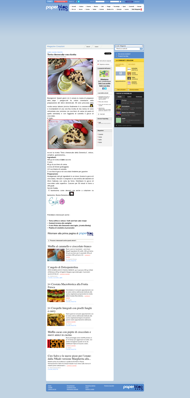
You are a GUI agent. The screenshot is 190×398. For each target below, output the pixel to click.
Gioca (133, 103)
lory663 (134, 73)
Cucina (100, 137)
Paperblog (57, 8)
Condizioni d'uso (71, 387)
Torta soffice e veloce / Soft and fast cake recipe (68, 221)
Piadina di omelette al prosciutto (61, 228)
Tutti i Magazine (136, 9)
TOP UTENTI (131, 64)
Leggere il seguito (65, 274)
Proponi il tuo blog (123, 56)
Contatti (50, 387)
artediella (134, 82)
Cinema (88, 6)
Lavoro (127, 9)
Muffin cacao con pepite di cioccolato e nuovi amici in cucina (69, 333)
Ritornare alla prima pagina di (63, 233)
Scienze (101, 9)
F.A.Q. (87, 387)
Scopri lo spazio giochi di (124, 125)
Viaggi (108, 6)
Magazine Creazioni (55, 46)
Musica (96, 6)
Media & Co (110, 9)
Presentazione (71, 385)
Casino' (129, 96)
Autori (96, 46)
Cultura (81, 6)
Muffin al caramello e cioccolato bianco (69, 246)
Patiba (133, 77)
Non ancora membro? (124, 54)
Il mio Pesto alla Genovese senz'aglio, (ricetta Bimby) (70, 225)
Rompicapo (139, 96)
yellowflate (134, 68)
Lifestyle (119, 9)
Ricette (100, 142)
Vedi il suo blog (104, 86)
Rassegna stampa (90, 385)
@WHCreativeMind (61, 56)
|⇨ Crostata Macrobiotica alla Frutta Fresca (68, 285)
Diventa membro (134, 89)
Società (74, 6)
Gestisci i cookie (90, 389)
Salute (94, 9)
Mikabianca (52, 56)
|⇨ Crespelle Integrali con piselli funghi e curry (70, 309)
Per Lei (74, 9)
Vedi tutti (102, 114)
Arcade (120, 96)
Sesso (80, 9)
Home (49, 1)
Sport (124, 6)
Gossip (139, 6)
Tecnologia (117, 6)
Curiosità (131, 6)
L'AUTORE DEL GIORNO (119, 65)
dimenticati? (136, 1)
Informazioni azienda (72, 389)
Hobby (100, 139)
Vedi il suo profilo (104, 83)
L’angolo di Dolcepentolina (63, 267)
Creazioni (101, 134)
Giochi (88, 46)
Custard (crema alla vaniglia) (60, 223)
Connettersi (129, 1)
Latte (100, 122)
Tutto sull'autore (121, 89)
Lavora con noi (52, 389)
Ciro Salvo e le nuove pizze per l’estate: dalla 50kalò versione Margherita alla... (69, 357)
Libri (102, 6)
